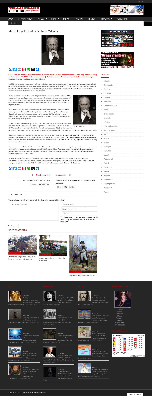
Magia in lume (45, 254)
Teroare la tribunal (63, 367)
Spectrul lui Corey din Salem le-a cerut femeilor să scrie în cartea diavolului (66, 311)
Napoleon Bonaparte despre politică (82, 276)
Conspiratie (108, 85)
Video (106, 192)
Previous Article (43, 175)
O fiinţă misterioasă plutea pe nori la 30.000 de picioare (31, 311)
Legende (107, 118)
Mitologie (107, 147)
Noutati (106, 155)
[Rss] (139, 1)
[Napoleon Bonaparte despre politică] (83, 254)
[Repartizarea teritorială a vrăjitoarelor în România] (53, 245)
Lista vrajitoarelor (25, 18)
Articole (41, 18)
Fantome (34, 184)
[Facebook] (142, 1)
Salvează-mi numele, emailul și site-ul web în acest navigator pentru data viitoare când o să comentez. (79, 219)
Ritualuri (91, 18)
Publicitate (108, 167)
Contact (14, 23)
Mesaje (53, 18)
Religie (106, 171)
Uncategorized (109, 184)
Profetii (106, 163)
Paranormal (105, 18)
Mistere (106, 143)
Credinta (107, 89)
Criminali (107, 93)
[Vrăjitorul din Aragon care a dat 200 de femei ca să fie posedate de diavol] (22, 245)
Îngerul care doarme (29, 365)
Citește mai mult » (31, 304)
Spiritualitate (75, 272)
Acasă (10, 18)
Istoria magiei (15, 253)
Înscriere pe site (122, 18)
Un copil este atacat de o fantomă (36, 180)
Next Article (61, 175)
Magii (106, 134)
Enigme (107, 97)
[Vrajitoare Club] (24, 10)
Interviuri (79, 18)
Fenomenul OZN (110, 106)
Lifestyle (107, 122)
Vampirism (108, 188)
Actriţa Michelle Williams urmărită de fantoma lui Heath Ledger (65, 349)
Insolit (106, 110)
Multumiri (66, 18)
